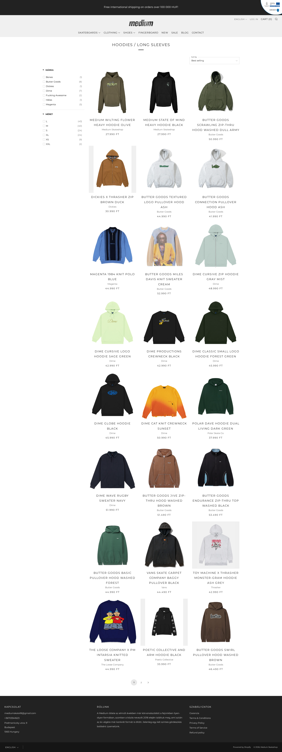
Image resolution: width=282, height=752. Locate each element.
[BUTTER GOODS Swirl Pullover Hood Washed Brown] (215, 622)
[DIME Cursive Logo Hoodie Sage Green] (112, 323)
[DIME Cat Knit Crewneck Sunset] (164, 395)
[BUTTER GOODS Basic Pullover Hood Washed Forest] (112, 545)
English (239, 19)
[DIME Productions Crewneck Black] (164, 323)
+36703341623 (11, 718)
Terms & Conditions (200, 718)
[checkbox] (64, 77)
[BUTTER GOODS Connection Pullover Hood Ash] (215, 169)
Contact (198, 32)
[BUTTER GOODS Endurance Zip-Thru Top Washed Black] (215, 468)
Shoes (127, 32)
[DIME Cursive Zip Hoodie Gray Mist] (215, 246)
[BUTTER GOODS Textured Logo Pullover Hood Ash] (164, 169)
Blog (185, 32)
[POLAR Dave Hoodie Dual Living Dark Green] (215, 395)
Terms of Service (198, 727)
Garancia (194, 713)
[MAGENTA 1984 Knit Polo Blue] (112, 246)
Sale (174, 32)
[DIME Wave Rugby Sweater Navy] (112, 468)
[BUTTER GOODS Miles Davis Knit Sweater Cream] (164, 246)
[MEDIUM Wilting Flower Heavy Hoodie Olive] (112, 92)
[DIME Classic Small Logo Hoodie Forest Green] (215, 323)
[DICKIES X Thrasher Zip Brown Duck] (112, 169)
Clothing (110, 32)
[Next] (148, 682)
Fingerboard (148, 32)
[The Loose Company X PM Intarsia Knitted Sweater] (112, 622)
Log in (254, 19)
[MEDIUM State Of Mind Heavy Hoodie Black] (164, 92)
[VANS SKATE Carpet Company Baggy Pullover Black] (164, 545)
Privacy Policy (196, 722)
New (165, 32)
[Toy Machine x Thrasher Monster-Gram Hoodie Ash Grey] (215, 545)
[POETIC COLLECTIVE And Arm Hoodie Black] (164, 622)
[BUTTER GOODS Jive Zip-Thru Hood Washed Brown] (164, 468)
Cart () (266, 19)
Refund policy (196, 732)
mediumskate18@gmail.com (20, 713)
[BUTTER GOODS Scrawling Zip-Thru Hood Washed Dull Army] (215, 92)
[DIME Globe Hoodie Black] (112, 395)
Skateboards (88, 32)
